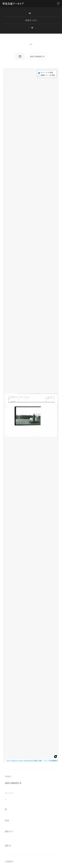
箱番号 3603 (31, 20)
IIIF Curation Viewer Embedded (19, 760)
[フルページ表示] (8, 83)
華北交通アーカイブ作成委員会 (45, 760)
